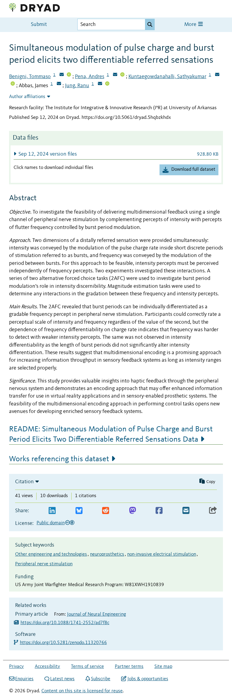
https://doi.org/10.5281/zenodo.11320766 (64, 642)
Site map (163, 666)
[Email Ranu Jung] (100, 84)
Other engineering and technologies (51, 554)
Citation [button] (24, 481)
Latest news (62, 679)
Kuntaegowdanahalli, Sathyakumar (167, 76)
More (191, 24)
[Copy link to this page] (213, 511)
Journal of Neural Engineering (96, 614)
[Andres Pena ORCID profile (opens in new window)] (122, 75)
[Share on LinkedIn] (52, 510)
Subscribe (100, 679)
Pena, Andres (89, 76)
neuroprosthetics (107, 554)
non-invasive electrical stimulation (161, 554)
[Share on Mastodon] (132, 510)
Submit (39, 24)
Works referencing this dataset (59, 459)
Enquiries (24, 679)
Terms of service (87, 666)
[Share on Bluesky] (79, 510)
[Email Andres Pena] (115, 75)
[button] (116, 154)
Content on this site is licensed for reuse (82, 691)
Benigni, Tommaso (30, 76)
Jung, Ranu (77, 85)
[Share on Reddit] (105, 510)
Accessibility (47, 666)
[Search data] (150, 24)
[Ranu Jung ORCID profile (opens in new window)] (107, 84)
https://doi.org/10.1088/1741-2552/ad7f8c (65, 622)
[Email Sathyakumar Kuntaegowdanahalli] (217, 75)
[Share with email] (185, 510)
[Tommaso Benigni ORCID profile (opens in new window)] (68, 75)
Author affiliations (27, 96)
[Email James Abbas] (59, 84)
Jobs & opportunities (147, 679)
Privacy (16, 666)
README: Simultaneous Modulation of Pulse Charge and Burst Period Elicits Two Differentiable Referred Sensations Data (111, 434)
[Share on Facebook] (159, 510)
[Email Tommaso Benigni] (61, 75)
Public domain (51, 523)
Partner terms (129, 666)
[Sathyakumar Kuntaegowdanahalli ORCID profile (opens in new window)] (12, 84)
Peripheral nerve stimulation (43, 564)
